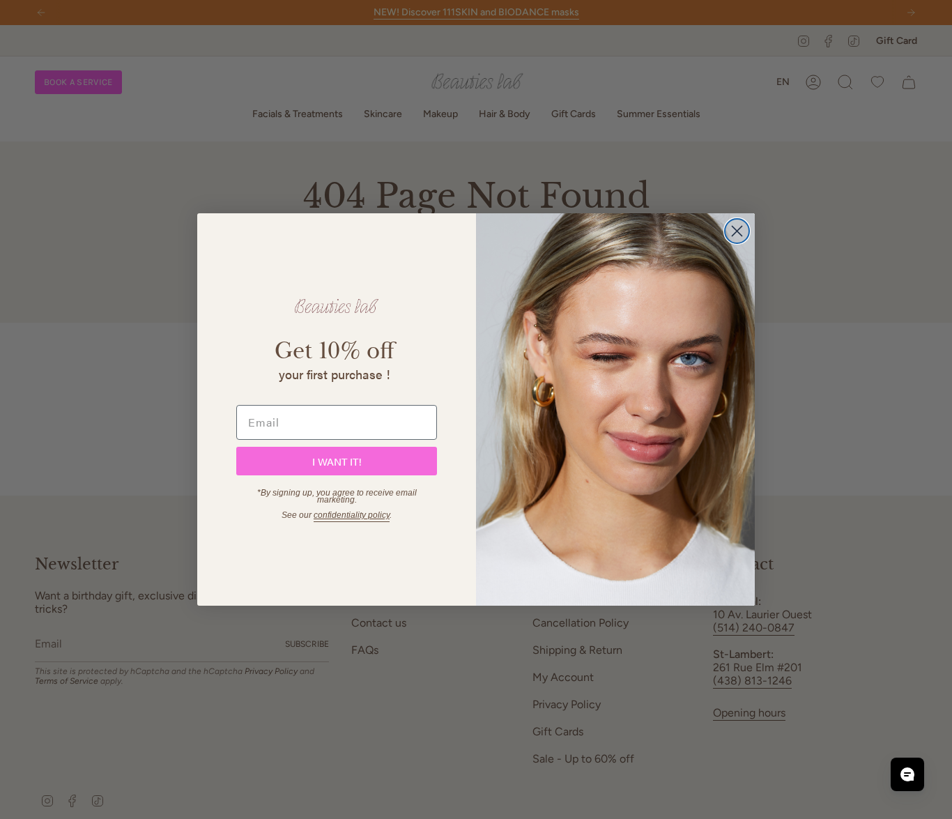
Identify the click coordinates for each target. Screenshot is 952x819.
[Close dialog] (737, 231)
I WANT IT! (337, 461)
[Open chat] (907, 774)
